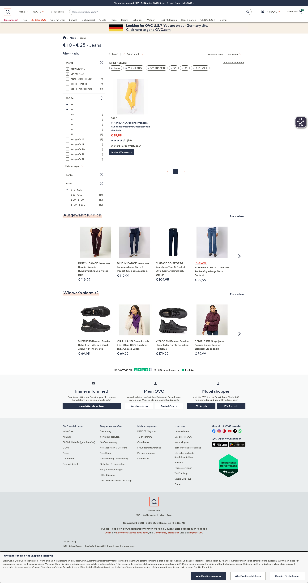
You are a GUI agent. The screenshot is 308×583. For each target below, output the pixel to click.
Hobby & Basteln (168, 19)
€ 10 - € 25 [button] (201, 68)
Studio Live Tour (183, 478)
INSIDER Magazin (146, 431)
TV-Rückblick (57, 11)
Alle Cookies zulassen (208, 576)
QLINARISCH (207, 19)
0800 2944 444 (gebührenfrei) (79, 442)
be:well (73, 19)
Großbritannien (149, 515)
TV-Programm (144, 436)
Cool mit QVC (57, 19)
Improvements (128, 546)
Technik (223, 19)
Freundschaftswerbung (149, 447)
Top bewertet (88, 19)
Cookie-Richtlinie (203, 567)
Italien (161, 515)
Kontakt (67, 436)
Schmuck (137, 19)
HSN (65, 546)
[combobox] (157, 12)
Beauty (124, 19)
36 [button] (174, 68)
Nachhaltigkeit (182, 442)
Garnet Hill (101, 546)
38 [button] (185, 68)
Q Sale (102, 19)
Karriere (179, 462)
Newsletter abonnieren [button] (91, 406)
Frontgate (89, 546)
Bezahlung (105, 453)
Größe (69, 98)
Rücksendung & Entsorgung (114, 458)
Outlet (178, 484)
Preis (69, 183)
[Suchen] (248, 12)
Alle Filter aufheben (233, 62)
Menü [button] (22, 11)
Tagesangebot (11, 19)
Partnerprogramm (146, 453)
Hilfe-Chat (68, 431)
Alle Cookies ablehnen (248, 576)
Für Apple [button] (201, 406)
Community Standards (166, 532)
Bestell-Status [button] (169, 406)
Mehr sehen (237, 216)
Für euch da (143, 458)
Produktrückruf (70, 464)
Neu (25, 19)
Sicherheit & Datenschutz (113, 464)
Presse (66, 453)
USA (138, 515)
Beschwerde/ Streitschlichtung (116, 480)
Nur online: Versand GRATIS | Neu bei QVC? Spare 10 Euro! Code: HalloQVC (153, 3)
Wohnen (150, 19)
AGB (108, 532)
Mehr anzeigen (73, 166)
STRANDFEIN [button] (157, 68)
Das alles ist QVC (183, 436)
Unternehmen (182, 431)
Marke (69, 62)
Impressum (195, 532)
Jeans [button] (116, 68)
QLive (66, 447)
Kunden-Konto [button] (139, 406)
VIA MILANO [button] (135, 68)
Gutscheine (143, 442)
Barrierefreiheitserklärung (188, 447)
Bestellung (105, 431)
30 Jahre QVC (38, 19)
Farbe (69, 174)
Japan (169, 515)
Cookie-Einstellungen (287, 576)
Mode (114, 19)
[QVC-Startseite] (64, 38)
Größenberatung (108, 442)
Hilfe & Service (107, 474)
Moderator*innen (183, 467)
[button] (267, 11)
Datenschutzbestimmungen (132, 532)
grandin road (114, 546)
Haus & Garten (188, 19)
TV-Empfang (181, 473)
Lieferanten (68, 458)
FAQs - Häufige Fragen (111, 469)
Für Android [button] (231, 406)
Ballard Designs (76, 546)
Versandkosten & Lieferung (113, 447)
